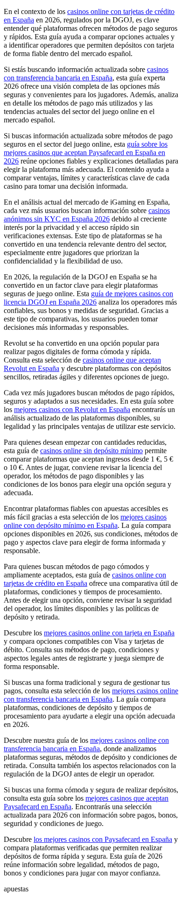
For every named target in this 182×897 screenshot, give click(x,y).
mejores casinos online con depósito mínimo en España (85, 521)
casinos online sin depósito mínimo (91, 451)
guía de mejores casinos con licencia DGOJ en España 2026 (88, 298)
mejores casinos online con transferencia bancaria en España (91, 695)
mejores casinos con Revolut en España (72, 409)
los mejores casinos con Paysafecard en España (103, 839)
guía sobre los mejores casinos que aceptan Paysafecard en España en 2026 (86, 152)
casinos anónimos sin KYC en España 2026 (87, 214)
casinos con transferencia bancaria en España (86, 73)
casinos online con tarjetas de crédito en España (85, 579)
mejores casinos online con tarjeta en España (109, 633)
